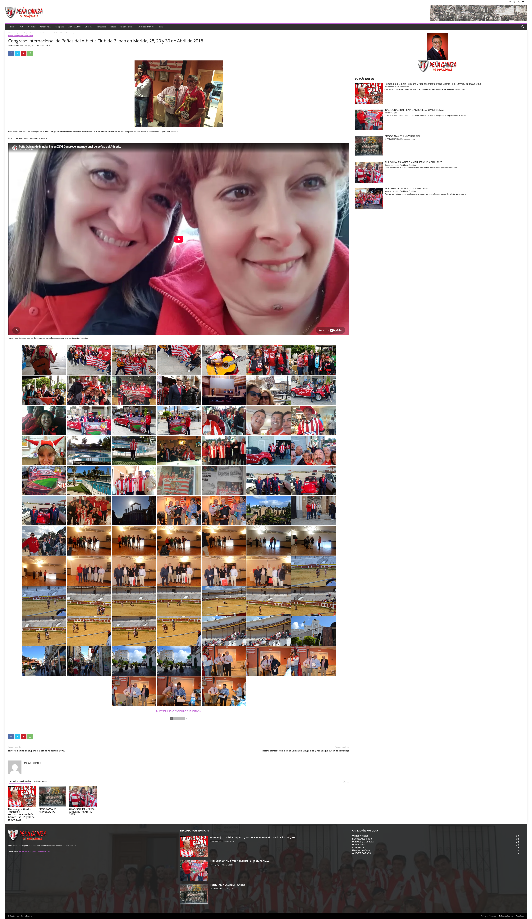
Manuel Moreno (17, 46)
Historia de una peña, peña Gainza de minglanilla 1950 (36, 750)
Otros (160, 27)
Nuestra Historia (126, 27)
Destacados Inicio (25, 36)
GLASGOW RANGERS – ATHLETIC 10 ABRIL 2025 (82, 811)
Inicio (10, 33)
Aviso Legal (520, 916)
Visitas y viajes (45, 27)
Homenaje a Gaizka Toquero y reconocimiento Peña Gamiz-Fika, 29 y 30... (253, 837)
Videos (113, 27)
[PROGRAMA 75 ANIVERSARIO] (52, 796)
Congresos (59, 27)
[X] (518, 2)
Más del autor (40, 781)
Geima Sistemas (26, 916)
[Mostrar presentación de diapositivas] (178, 711)
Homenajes (101, 27)
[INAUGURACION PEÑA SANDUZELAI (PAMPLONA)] (194, 870)
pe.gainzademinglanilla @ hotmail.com (34, 851)
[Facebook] (510, 2)
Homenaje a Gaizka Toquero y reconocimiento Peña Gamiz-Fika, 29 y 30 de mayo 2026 (21, 814)
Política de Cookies (506, 916)
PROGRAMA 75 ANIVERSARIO (47, 810)
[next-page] (348, 781)
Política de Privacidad (488, 916)
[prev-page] (344, 781)
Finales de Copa (361, 850)
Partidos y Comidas (27, 27)
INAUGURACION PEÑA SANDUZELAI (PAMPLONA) (239, 861)
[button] (523, 27)
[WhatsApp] (30, 53)
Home (12, 27)
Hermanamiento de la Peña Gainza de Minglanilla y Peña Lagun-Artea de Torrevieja (305, 750)
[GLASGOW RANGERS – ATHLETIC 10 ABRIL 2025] (83, 796)
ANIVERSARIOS (74, 27)
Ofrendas (88, 27)
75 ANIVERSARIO (216, 888)
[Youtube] (523, 2)
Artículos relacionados (20, 781)
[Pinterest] (23, 53)
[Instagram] (514, 2)
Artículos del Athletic (146, 27)
